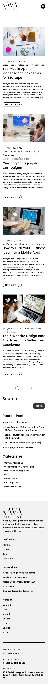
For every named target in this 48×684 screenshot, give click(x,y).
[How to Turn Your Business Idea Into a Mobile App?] (24, 221)
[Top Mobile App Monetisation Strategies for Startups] (24, 41)
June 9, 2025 (14, 241)
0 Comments (38, 65)
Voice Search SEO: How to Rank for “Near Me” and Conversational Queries (25, 428)
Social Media (10, 478)
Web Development (34, 328)
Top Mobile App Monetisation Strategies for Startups (22, 73)
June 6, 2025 (14, 328)
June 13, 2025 (14, 148)
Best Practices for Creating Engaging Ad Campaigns (20, 163)
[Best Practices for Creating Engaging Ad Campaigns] (24, 128)
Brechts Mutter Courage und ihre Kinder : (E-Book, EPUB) (25, 436)
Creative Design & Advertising (19, 151)
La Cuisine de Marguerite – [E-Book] (23, 442)
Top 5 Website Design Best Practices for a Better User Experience (24, 340)
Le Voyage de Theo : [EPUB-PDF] (20, 447)
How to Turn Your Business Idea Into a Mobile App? (24, 250)
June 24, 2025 (14, 61)
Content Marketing (13, 463)
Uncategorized (11, 482)
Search (10, 398)
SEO (6, 474)
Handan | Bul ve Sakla (16, 422)
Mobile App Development (15, 65)
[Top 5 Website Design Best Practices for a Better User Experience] (24, 309)
